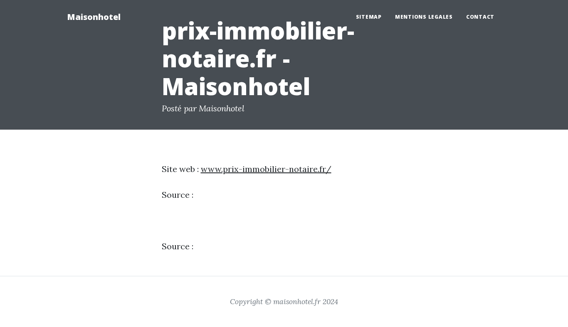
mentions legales (424, 16)
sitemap (369, 16)
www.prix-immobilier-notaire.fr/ (266, 169)
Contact (480, 16)
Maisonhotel (94, 16)
